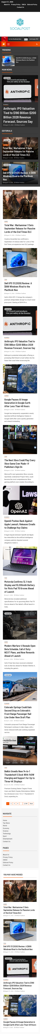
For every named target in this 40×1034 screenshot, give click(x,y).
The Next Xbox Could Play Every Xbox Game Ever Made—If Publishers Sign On (19, 463)
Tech (5, 169)
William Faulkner (20, 125)
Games (6, 145)
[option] (20, 60)
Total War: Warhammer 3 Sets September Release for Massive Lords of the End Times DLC (18, 151)
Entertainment (7, 839)
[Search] (37, 44)
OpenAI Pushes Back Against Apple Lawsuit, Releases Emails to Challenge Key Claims (19, 524)
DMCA (24, 4)
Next (31, 803)
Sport (5, 836)
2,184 (25, 803)
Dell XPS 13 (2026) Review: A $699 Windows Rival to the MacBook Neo (26, 60)
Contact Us (20, 7)
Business (5, 104)
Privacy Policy (15, 4)
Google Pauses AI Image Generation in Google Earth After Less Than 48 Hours (17, 403)
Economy (6, 703)
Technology (7, 833)
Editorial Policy (32, 4)
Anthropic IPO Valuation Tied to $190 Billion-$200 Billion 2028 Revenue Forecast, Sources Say (19, 344)
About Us (7, 4)
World (5, 826)
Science (6, 395)
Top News (6, 823)
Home (5, 820)
